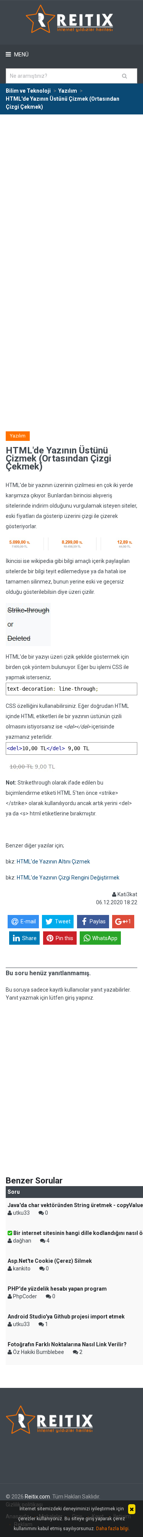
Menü (21, 54)
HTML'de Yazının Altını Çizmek (53, 862)
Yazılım (18, 436)
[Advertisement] (71, 190)
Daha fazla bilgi (112, 1528)
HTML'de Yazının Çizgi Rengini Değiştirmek (68, 878)
